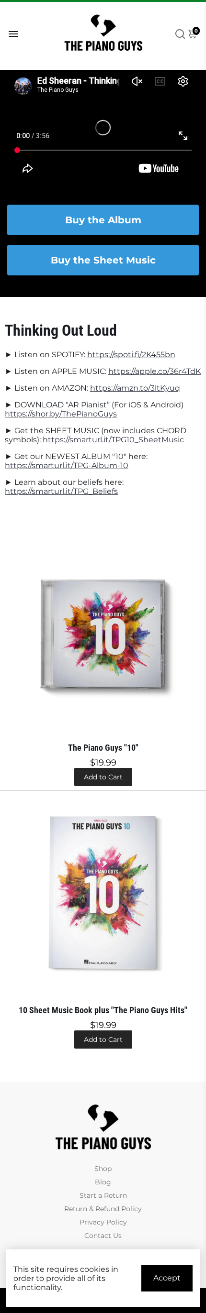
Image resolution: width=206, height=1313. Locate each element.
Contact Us (103, 1235)
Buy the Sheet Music (103, 260)
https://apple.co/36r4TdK (154, 371)
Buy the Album (103, 220)
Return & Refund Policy (103, 1209)
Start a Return (103, 1195)
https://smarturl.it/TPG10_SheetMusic (113, 439)
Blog (103, 1182)
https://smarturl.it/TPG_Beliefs (61, 491)
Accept (167, 1277)
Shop (103, 1168)
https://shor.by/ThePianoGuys (61, 413)
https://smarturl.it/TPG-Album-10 (66, 465)
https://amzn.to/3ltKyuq (135, 388)
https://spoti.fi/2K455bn (131, 354)
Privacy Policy (103, 1222)
